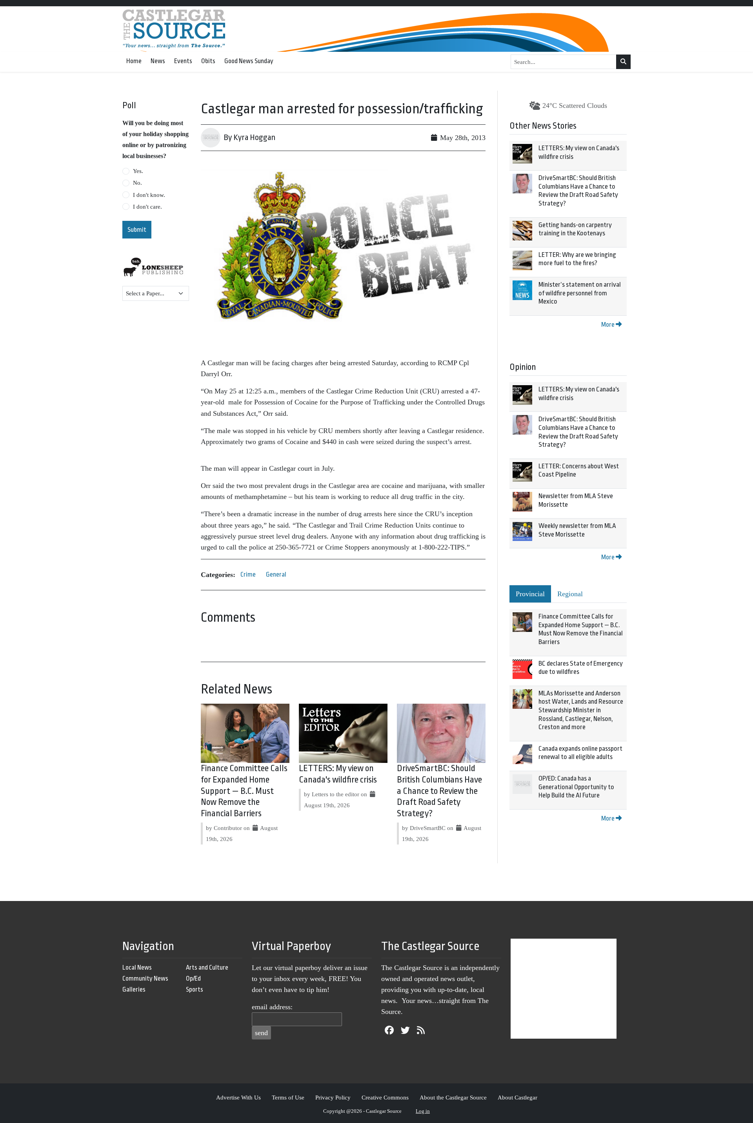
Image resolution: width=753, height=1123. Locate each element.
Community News (145, 978)
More (608, 324)
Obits (208, 61)
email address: (272, 1007)
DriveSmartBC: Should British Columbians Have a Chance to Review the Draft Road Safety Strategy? (439, 791)
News (158, 61)
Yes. (138, 171)
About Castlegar (517, 1097)
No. (137, 183)
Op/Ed (193, 978)
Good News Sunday (248, 61)
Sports (194, 989)
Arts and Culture (207, 967)
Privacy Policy (333, 1097)
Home (134, 61)
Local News (137, 967)
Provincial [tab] (530, 594)
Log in (423, 1111)
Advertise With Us (238, 1097)
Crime (248, 574)
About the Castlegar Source (453, 1097)
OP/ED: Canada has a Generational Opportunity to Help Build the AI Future (576, 787)
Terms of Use (288, 1097)
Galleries (134, 989)
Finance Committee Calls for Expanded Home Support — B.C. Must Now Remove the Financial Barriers (244, 791)
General (276, 574)
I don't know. (149, 195)
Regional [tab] (570, 594)
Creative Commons (385, 1097)
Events (183, 61)
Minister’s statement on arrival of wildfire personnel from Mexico (579, 293)
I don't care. (147, 207)
